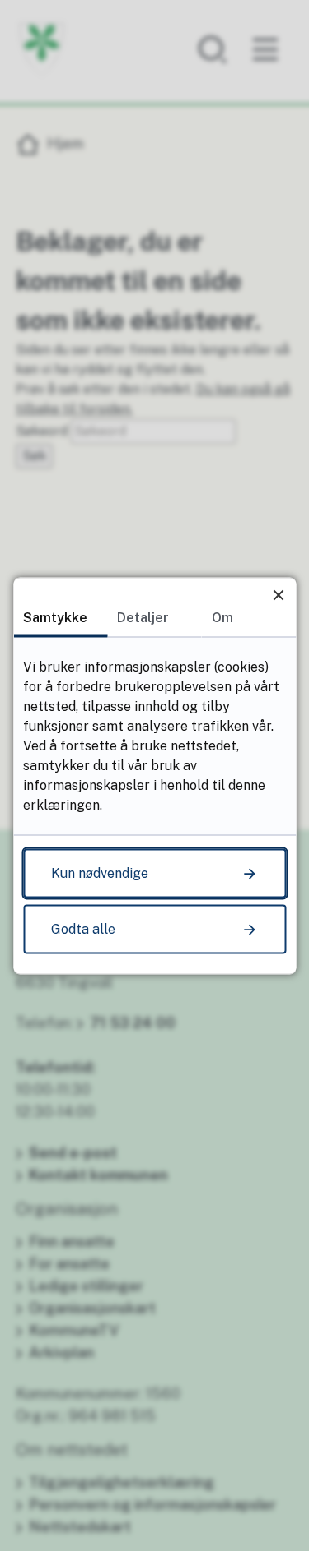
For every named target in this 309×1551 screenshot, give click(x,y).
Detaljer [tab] (143, 617)
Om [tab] (222, 617)
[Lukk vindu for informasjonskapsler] (278, 594)
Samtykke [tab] (55, 617)
